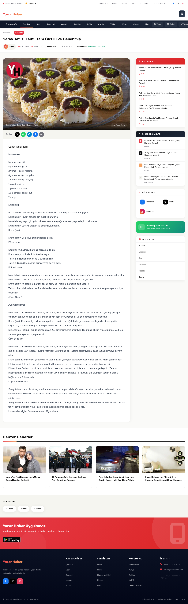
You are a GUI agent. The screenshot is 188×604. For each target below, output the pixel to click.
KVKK (146, 3)
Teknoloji (51, 24)
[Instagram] (183, 3)
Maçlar (100, 580)
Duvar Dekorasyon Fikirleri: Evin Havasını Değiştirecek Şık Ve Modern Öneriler (155, 107)
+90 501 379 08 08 (172, 564)
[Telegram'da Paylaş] (29, 134)
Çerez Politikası (159, 3)
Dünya (124, 24)
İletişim (134, 3)
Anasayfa (12, 24)
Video (158, 24)
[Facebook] (173, 3)
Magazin (64, 24)
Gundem (142, 246)
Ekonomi (142, 252)
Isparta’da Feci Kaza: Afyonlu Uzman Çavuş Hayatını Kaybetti (160, 69)
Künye (114, 3)
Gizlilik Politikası (148, 599)
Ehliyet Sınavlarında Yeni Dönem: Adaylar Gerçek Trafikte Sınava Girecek (158, 119)
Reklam (124, 3)
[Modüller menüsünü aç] (182, 13)
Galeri (172, 24)
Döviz (99, 564)
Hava (99, 570)
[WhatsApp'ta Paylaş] (23, 134)
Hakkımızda (103, 3)
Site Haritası (180, 599)
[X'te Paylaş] (17, 134)
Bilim (147, 24)
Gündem (26, 24)
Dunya (141, 277)
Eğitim (112, 24)
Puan (99, 585)
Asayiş (101, 24)
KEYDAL (174, 576)
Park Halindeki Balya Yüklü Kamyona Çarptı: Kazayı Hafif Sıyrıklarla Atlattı (160, 94)
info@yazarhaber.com (173, 569)
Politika (77, 24)
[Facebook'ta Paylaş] (35, 134)
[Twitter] (178, 3)
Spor (39, 24)
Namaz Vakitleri (104, 575)
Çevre (136, 24)
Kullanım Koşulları (165, 599)
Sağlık (89, 24)
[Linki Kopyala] (41, 134)
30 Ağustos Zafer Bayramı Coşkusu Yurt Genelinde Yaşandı (159, 81)
